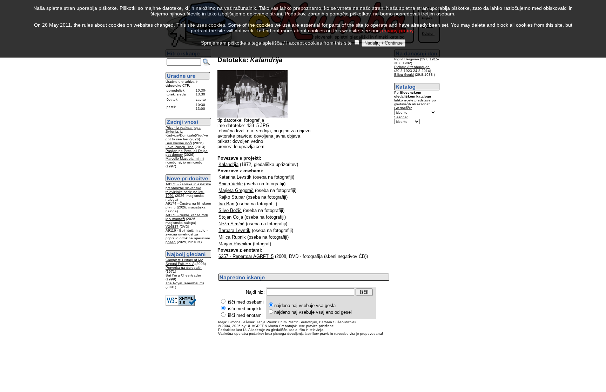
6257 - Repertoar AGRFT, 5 (246, 256)
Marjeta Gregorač (236, 190)
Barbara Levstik (234, 230)
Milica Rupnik (232, 237)
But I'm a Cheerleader (183, 275)
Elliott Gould (404, 75)
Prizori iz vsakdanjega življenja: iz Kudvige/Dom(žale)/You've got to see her (187, 133)
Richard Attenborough (412, 67)
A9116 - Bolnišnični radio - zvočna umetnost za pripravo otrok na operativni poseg (188, 236)
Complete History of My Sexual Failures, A (184, 262)
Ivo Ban (226, 203)
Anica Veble (230, 183)
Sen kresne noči (179, 143)
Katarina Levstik (234, 177)
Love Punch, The (180, 147)
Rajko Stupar (231, 197)
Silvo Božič (230, 210)
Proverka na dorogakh (184, 268)
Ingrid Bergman (406, 59)
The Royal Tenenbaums (185, 283)
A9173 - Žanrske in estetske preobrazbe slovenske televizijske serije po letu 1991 (188, 190)
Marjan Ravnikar (234, 243)
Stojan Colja (230, 217)
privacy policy (397, 30)
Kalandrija (228, 164)
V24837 (172, 226)
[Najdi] (206, 62)
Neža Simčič (231, 223)
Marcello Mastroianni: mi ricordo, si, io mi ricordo (185, 160)
